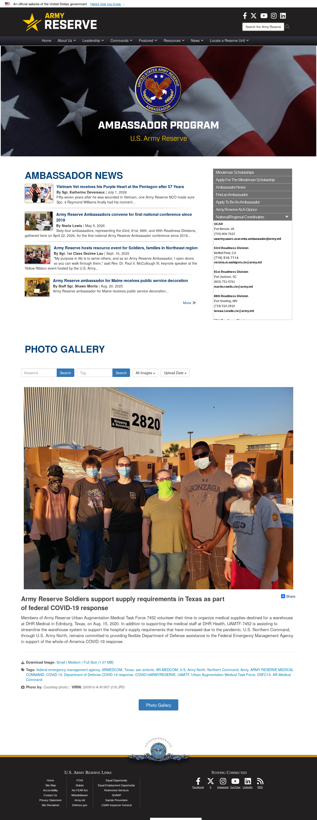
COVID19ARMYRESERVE (155, 674)
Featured (146, 40)
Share (290, 596)
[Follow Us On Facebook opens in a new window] (198, 783)
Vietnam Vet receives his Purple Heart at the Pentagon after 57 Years (120, 186)
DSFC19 (264, 674)
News (195, 40)
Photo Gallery (158, 705)
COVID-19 (54, 674)
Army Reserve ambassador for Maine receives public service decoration (120, 280)
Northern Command (222, 669)
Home (46, 40)
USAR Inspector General (117, 805)
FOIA (80, 780)
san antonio (145, 669)
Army (244, 669)
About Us (65, 40)
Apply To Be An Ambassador (238, 202)
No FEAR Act (80, 790)
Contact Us (50, 795)
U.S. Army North (192, 669)
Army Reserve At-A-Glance (236, 209)
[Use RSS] (260, 783)
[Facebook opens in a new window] (245, 15)
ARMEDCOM (112, 669)
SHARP (116, 795)
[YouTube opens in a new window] (263, 15)
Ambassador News (230, 187)
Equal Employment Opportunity (116, 785)
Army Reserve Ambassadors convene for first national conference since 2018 (124, 217)
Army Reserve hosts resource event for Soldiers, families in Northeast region (126, 248)
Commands (119, 40)
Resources (172, 40)
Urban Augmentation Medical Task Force (223, 674)
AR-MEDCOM (167, 669)
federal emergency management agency (68, 669)
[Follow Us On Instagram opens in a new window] (223, 783)
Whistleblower (79, 795)
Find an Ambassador (232, 195)
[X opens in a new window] (253, 15)
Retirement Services (116, 790)
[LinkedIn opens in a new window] (283, 15)
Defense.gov (79, 805)
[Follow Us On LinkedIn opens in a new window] (247, 783)
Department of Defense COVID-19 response (98, 674)
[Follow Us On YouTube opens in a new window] (235, 783)
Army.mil (80, 800)
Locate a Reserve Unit (227, 40)
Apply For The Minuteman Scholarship (245, 180)
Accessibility (50, 790)
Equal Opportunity (116, 780)
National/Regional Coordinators (240, 217)
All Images (144, 372)
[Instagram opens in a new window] (274, 15)
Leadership (91, 40)
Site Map (50, 785)
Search (65, 372)
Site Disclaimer (50, 805)
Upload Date (174, 372)
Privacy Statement (50, 800)
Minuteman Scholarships (235, 172)
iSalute (80, 785)
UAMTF (183, 674)
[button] (108, 4)
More (187, 303)
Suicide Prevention (116, 800)
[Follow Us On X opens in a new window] (210, 783)
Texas (129, 669)
